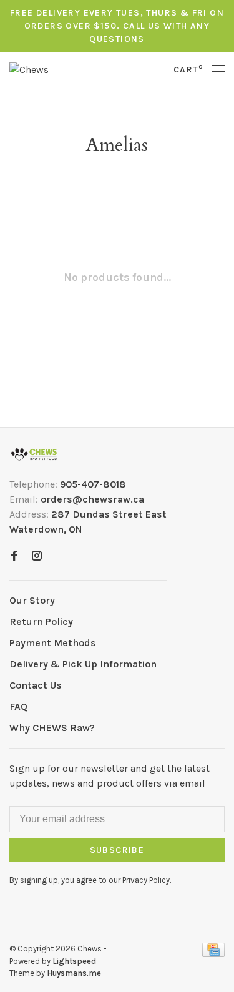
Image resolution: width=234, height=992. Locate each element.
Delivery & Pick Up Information (83, 664)
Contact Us (35, 685)
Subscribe (117, 850)
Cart (188, 69)
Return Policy (41, 621)
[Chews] (34, 455)
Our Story (32, 600)
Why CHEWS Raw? (52, 728)
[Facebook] (14, 556)
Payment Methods (52, 643)
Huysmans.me (74, 973)
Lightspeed (74, 961)
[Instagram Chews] (37, 556)
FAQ (18, 706)
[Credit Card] (213, 954)
